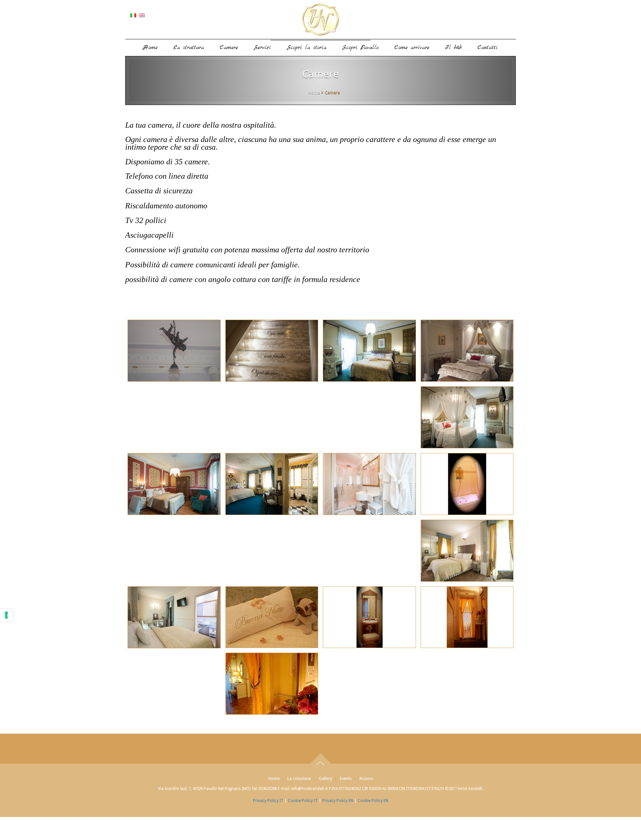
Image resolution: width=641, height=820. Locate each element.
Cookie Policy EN (373, 800)
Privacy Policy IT (268, 800)
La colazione (299, 778)
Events (346, 778)
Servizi (262, 47)
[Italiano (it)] (133, 14)
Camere (229, 47)
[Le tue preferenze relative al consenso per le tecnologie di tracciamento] (6, 615)
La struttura (188, 47)
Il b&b (453, 47)
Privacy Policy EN (337, 800)
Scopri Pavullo (360, 47)
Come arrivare (411, 47)
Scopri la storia (307, 47)
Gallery (325, 778)
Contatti (487, 47)
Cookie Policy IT (303, 800)
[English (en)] (142, 14)
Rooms (366, 778)
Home (150, 47)
